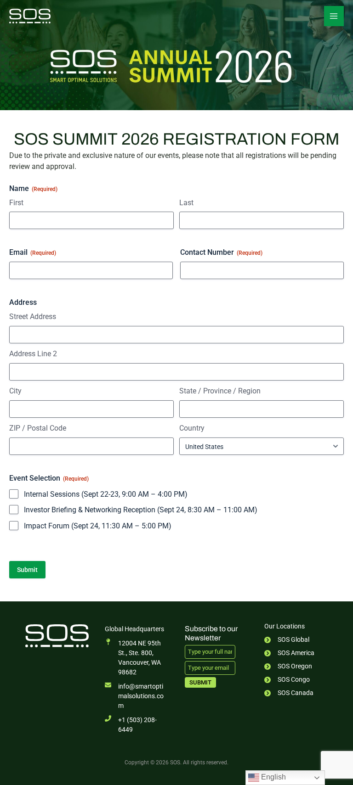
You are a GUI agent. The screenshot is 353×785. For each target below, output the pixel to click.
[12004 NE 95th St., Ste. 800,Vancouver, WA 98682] (136, 658)
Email (32, 252)
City (15, 391)
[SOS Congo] (287, 679)
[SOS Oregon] (288, 666)
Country (192, 428)
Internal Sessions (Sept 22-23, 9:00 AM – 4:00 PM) (106, 494)
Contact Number (221, 252)
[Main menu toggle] (334, 16)
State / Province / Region (220, 391)
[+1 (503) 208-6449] (136, 725)
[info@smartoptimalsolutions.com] (136, 696)
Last (186, 202)
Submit (200, 682)
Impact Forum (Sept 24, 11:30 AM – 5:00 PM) (97, 525)
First (16, 202)
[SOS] (30, 16)
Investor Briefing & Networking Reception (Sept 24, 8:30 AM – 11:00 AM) (140, 509)
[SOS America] (289, 653)
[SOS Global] (286, 640)
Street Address (32, 316)
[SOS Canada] (288, 693)
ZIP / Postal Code (37, 428)
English (272, 777)
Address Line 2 (33, 353)
